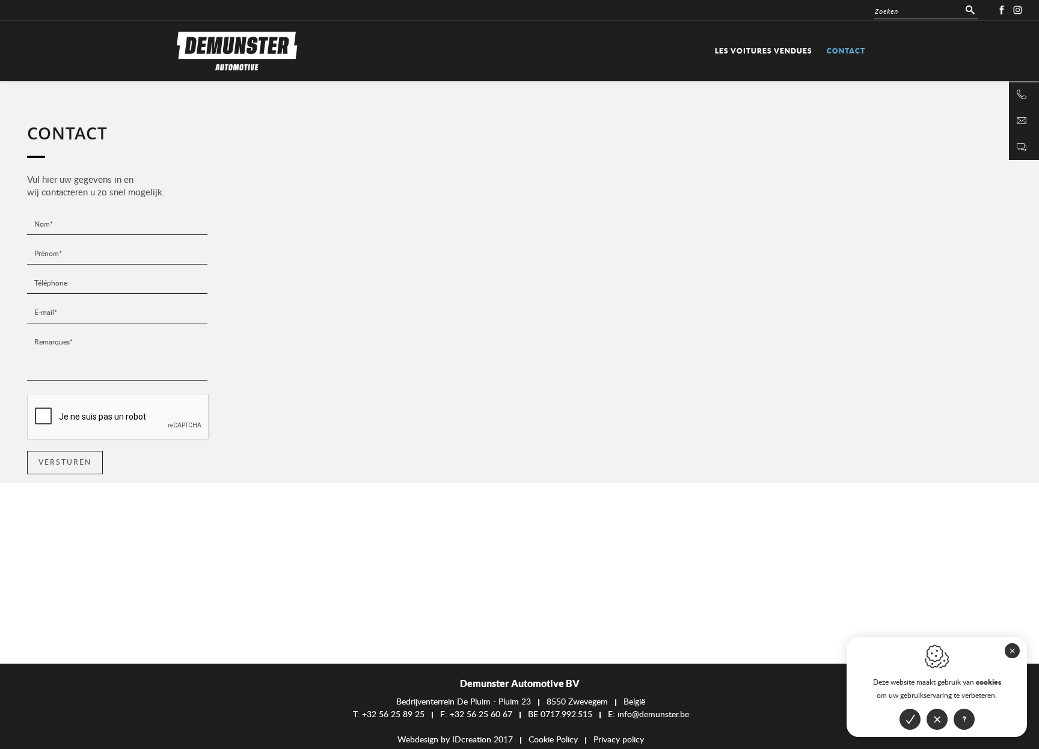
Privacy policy (618, 740)
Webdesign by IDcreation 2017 (455, 740)
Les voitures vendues (763, 51)
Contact (846, 51)
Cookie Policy (553, 740)
